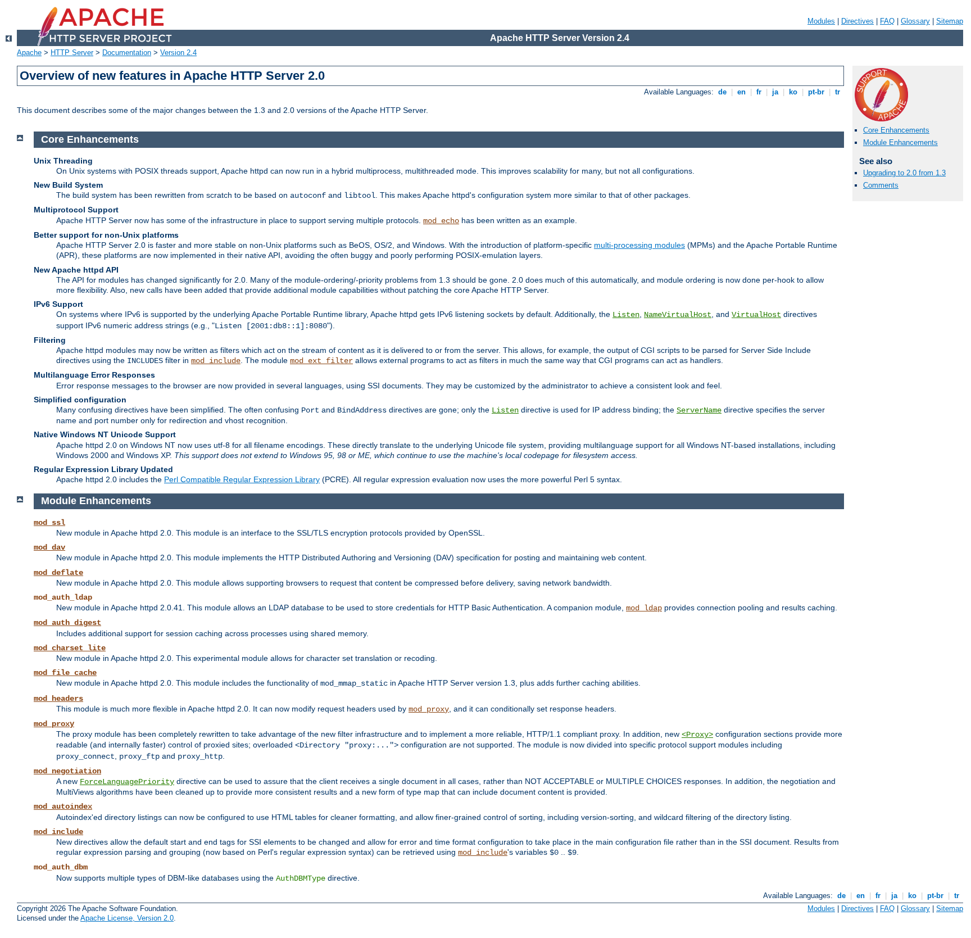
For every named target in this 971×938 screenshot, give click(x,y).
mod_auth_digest (67, 622)
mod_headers (58, 698)
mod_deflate (58, 572)
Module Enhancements (900, 142)
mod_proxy (429, 709)
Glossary (915, 21)
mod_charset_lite (70, 648)
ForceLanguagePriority (127, 781)
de (722, 92)
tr (837, 92)
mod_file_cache (65, 672)
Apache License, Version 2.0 (127, 918)
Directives (857, 21)
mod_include (216, 360)
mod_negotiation (67, 771)
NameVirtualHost (677, 314)
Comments (881, 185)
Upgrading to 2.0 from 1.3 (904, 173)
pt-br (816, 92)
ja (775, 92)
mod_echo (441, 220)
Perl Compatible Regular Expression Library (242, 479)
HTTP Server (72, 52)
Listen (625, 314)
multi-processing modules (639, 245)
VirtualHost (756, 314)
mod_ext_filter (321, 360)
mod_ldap (644, 608)
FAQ (887, 21)
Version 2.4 (178, 52)
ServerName (699, 410)
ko (793, 92)
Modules (821, 21)
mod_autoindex (63, 806)
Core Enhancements (896, 130)
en (741, 92)
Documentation (126, 52)
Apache (29, 52)
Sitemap (949, 21)
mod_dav (49, 547)
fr (759, 92)
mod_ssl (49, 522)
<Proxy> (697, 734)
